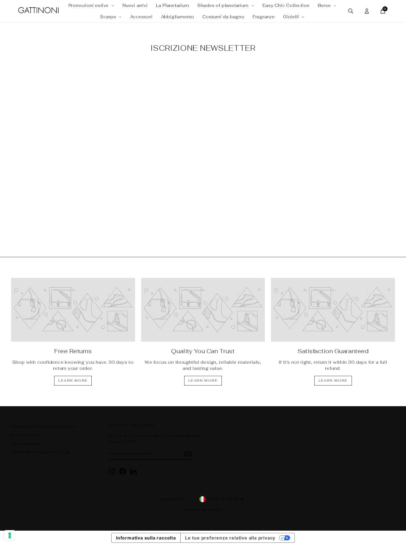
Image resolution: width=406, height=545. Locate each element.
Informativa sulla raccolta (146, 538)
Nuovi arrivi (135, 5)
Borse (325, 5)
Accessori (141, 16)
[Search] (351, 11)
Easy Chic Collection (286, 5)
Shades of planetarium (223, 5)
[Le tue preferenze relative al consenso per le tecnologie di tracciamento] (9, 535)
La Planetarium (172, 5)
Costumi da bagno (223, 16)
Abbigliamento (177, 16)
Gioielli (291, 16)
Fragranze (264, 16)
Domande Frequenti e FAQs (40, 452)
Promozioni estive (89, 5)
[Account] (367, 11)
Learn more (73, 380)
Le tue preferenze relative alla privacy (230, 538)
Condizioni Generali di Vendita (43, 426)
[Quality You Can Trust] (203, 310)
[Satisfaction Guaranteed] (333, 310)
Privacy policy (25, 434)
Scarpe (109, 16)
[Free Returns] (73, 310)
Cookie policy (26, 443)
